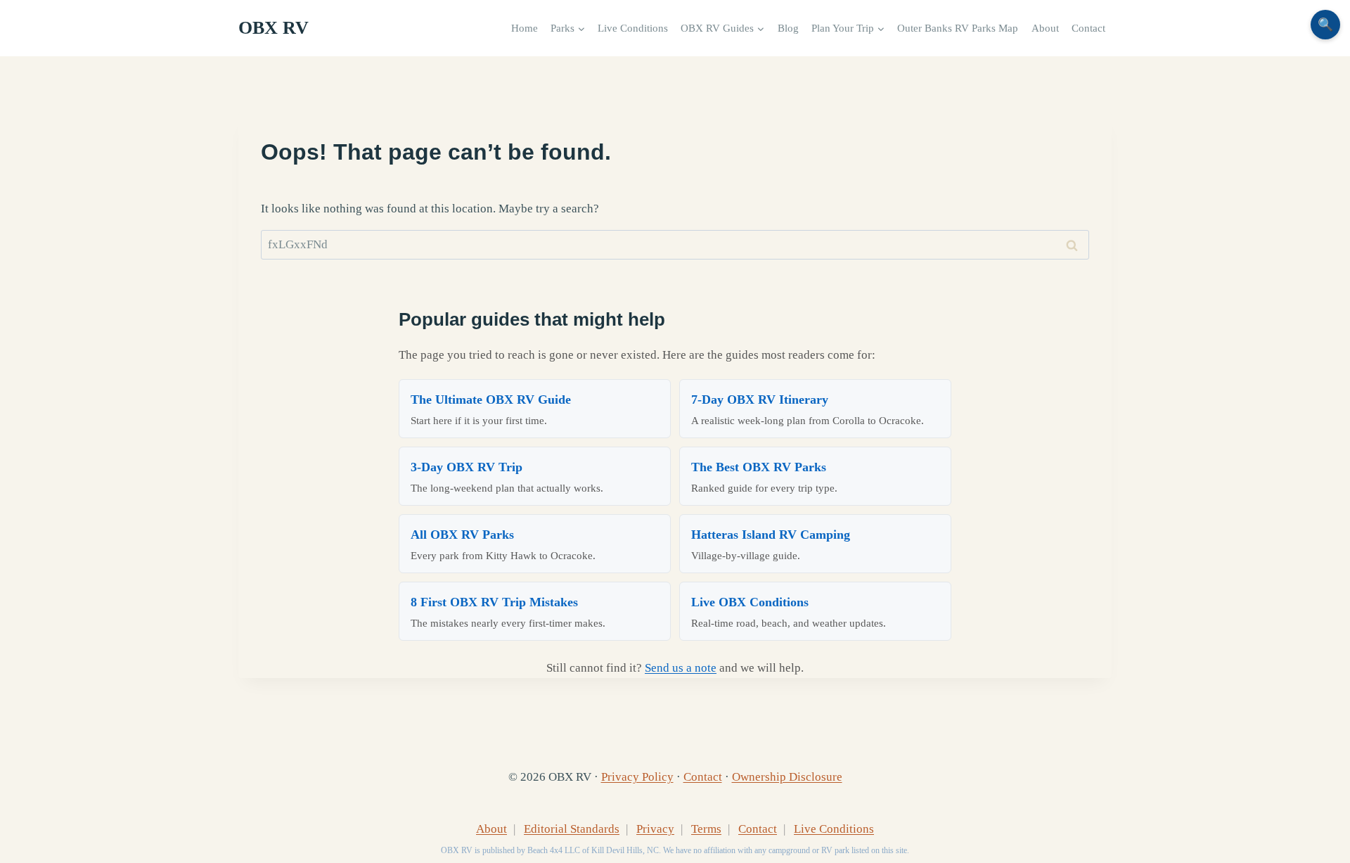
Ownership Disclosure (787, 777)
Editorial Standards (571, 829)
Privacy (655, 829)
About (1045, 28)
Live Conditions (633, 28)
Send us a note (680, 668)
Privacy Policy (637, 777)
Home (524, 28)
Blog (788, 28)
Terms (706, 829)
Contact (1088, 28)
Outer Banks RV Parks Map (957, 28)
